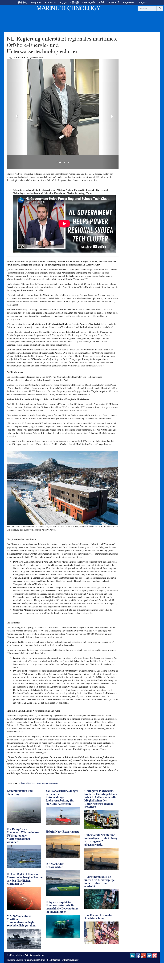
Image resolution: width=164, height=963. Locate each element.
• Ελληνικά (113, 2)
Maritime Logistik (15, 950)
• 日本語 (74, 2)
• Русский (128, 2)
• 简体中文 (22, 2)
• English (142, 2)
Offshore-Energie (26, 773)
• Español (36, 2)
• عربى (63, 2)
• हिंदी (101, 2)
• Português (88, 2)
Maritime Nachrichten (35, 950)
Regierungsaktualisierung (47, 773)
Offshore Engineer (70, 950)
